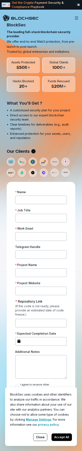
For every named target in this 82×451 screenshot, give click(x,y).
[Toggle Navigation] (76, 18)
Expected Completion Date (36, 333)
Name (21, 192)
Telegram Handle (27, 247)
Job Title (23, 210)
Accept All (61, 437)
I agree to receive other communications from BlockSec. (40, 386)
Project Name (27, 265)
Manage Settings (38, 419)
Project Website (28, 283)
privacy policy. (49, 424)
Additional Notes (27, 351)
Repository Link (28, 301)
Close (40, 437)
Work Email (25, 228)
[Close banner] (78, 5)
